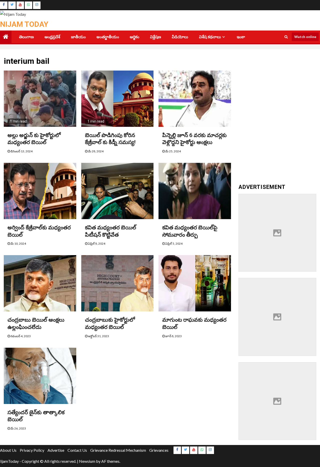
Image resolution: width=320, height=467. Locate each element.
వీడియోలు (180, 37)
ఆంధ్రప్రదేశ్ (52, 37)
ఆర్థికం (134, 37)
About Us (8, 450)
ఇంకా (241, 37)
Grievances (158, 450)
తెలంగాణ (26, 37)
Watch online (305, 37)
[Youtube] (20, 5)
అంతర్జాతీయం (107, 37)
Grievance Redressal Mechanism (118, 450)
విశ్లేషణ (155, 37)
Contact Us (77, 450)
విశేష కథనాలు (210, 37)
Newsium (87, 461)
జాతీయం (78, 37)
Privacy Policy (32, 450)
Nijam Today (24, 24)
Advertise (56, 450)
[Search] (286, 37)
